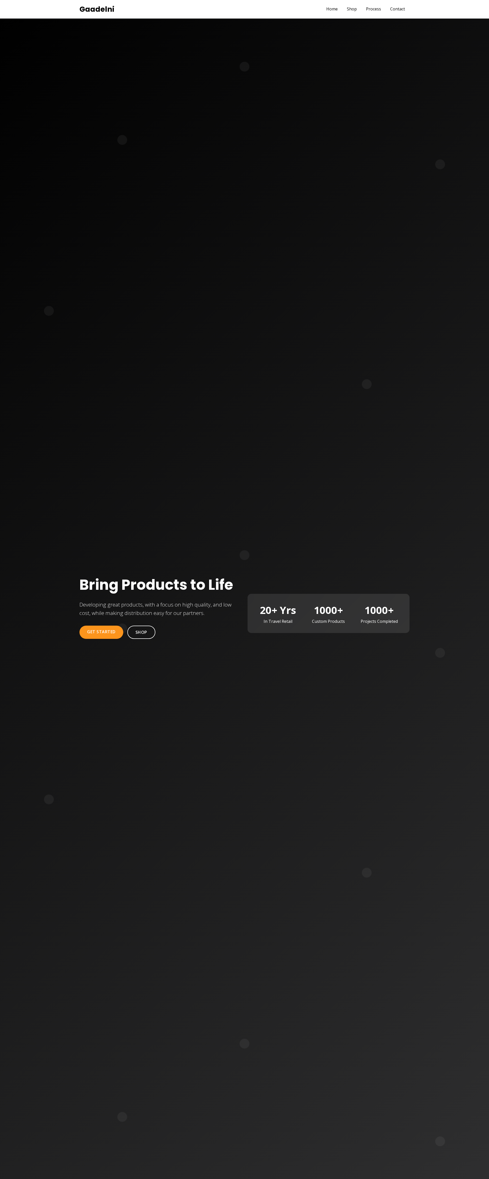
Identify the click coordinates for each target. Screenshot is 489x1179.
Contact (397, 9)
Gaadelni (96, 9)
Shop (352, 9)
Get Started (101, 632)
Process (373, 9)
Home (332, 9)
